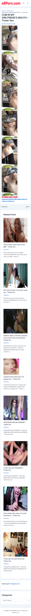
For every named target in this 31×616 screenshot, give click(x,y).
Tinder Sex (6, 249)
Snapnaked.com (15, 584)
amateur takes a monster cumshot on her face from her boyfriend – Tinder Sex (15, 338)
